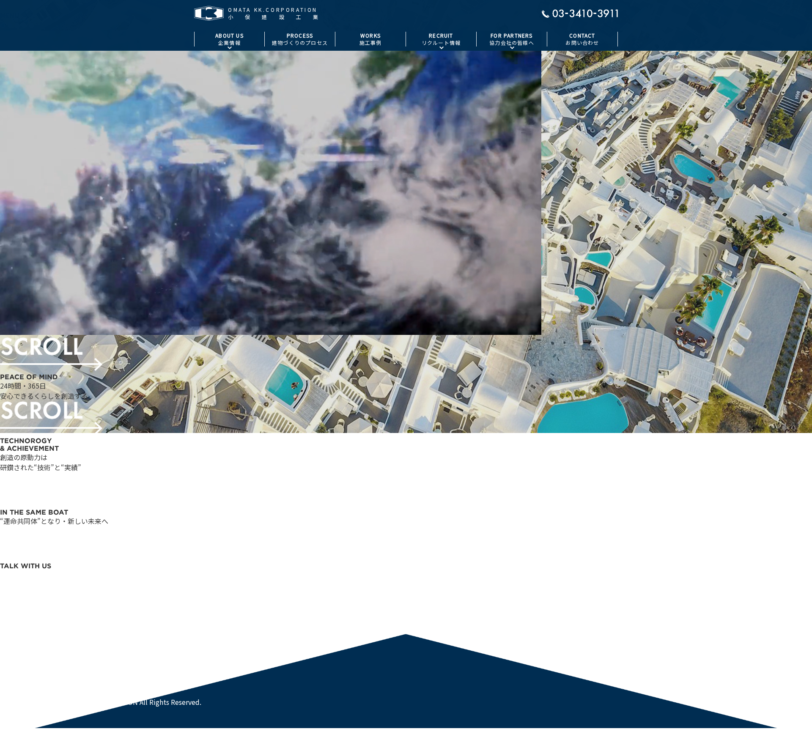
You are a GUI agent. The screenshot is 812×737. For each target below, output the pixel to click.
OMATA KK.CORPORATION (40, 692)
